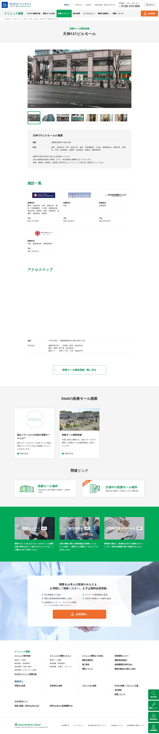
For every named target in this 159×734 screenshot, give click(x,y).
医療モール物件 (20, 660)
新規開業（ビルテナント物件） (26, 670)
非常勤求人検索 (56, 686)
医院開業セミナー (122, 656)
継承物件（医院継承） (23, 663)
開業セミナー (153, 708)
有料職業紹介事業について (135, 725)
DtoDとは (78, 5)
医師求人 (67, 5)
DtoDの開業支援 (33, 13)
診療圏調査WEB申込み (123, 664)
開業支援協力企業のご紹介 (125, 669)
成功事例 (118, 690)
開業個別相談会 (121, 660)
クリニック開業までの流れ (92, 656)
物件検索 (76, 13)
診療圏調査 (153, 730)
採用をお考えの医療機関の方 (61, 706)
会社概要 (64, 725)
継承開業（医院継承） (58, 663)
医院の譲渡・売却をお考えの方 (105, 5)
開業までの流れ (49, 13)
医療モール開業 (55, 660)
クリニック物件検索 (23, 656)
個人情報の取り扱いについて (97, 725)
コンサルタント (89, 13)
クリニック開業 (13, 13)
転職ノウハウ (120, 694)
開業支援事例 (87, 660)
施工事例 (85, 664)
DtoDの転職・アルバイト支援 (126, 686)
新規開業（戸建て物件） (24, 667)
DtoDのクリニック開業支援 (26, 674)
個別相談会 (153, 719)
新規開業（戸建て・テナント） (61, 667)
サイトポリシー (78, 725)
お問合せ (88, 5)
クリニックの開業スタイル (60, 656)
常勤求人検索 (20, 686)
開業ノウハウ (118, 13)
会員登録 (151, 13)
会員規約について (117, 725)
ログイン (151, 5)
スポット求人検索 (89, 686)
